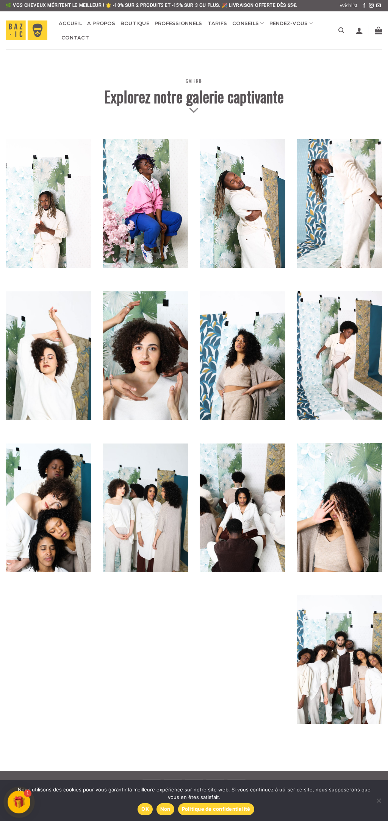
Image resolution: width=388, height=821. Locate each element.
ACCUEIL (70, 23)
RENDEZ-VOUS (288, 23)
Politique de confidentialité (216, 809)
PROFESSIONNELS (178, 23)
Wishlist (349, 5)
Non (165, 809)
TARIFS (217, 23)
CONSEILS (245, 23)
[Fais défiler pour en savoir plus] (194, 111)
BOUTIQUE (134, 23)
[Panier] (378, 30)
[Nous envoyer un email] (378, 5)
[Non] (378, 803)
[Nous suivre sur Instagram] (371, 5)
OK (145, 809)
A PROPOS (101, 23)
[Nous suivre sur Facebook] (364, 5)
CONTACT (75, 38)
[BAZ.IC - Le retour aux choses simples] (26, 30)
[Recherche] (341, 30)
